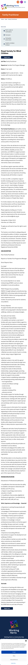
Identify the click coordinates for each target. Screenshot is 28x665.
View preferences (14, 659)
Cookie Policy (13, 663)
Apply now (7, 57)
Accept (14, 652)
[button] (26, 640)
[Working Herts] (14, 633)
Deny (14, 656)
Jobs (6, 19)
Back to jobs (3, 26)
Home (2, 19)
